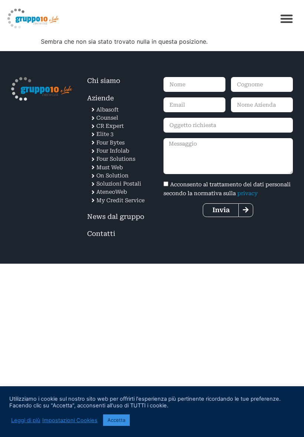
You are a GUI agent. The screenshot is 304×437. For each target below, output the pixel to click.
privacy (247, 193)
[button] (287, 19)
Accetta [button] (116, 420)
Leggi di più (25, 420)
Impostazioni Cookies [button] (70, 420)
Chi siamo (103, 80)
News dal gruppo (115, 216)
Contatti (101, 233)
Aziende (100, 98)
